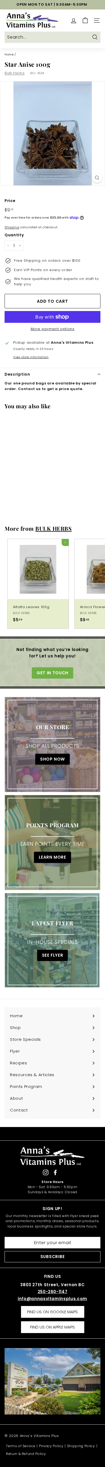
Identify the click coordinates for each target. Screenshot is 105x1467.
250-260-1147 (53, 1291)
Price (10, 200)
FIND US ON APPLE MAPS (52, 1327)
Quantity (14, 235)
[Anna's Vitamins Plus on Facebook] (55, 1172)
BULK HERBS (53, 528)
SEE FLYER (52, 955)
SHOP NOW (52, 759)
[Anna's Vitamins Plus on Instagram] (45, 1172)
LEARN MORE (52, 857)
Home (9, 54)
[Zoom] (97, 178)
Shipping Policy (81, 1446)
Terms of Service (20, 1446)
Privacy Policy (51, 1446)
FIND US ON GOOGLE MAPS (52, 1312)
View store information (30, 357)
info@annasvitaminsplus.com (52, 1298)
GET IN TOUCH (52, 673)
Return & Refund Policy (26, 1453)
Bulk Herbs (15, 73)
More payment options (53, 328)
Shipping (12, 227)
